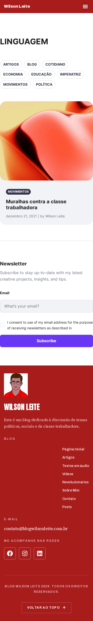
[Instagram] (25, 553)
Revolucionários (75, 482)
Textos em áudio (75, 466)
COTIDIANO (55, 64)
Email (4, 293)
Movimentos (15, 84)
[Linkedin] (40, 553)
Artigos (11, 64)
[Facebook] (10, 553)
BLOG (32, 64)
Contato (69, 499)
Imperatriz (70, 74)
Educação (41, 74)
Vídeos (67, 474)
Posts (67, 507)
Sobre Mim (70, 490)
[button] (85, 6)
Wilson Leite (17, 6)
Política (44, 84)
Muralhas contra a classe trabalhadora (36, 204)
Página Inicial (73, 449)
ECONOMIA (13, 74)
